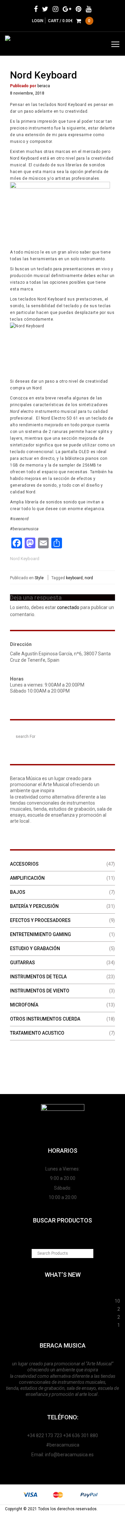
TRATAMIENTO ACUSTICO (37, 1033)
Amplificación (27, 878)
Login (37, 20)
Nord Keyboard (43, 75)
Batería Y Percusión (34, 906)
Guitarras (22, 962)
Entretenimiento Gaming (40, 934)
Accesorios (24, 864)
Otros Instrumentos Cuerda (45, 1019)
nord (89, 578)
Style (39, 578)
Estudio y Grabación (35, 948)
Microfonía (24, 1005)
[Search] (109, 736)
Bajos (17, 892)
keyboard (74, 578)
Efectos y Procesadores (40, 920)
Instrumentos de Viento (39, 990)
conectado (68, 607)
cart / (69, 20)
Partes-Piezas (61, 1308)
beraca (43, 86)
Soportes (62, 1292)
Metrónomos (61, 1316)
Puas (59, 1300)
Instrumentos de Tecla (38, 976)
